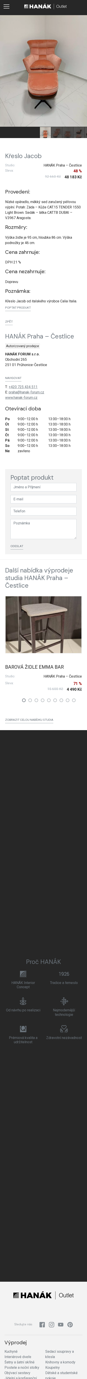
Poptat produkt (18, 307)
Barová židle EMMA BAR (34, 667)
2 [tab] (30, 700)
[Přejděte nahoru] (77, 1369)
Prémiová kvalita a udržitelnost (23, 1040)
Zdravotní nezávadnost (64, 1038)
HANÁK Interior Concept (23, 985)
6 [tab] (55, 700)
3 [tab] (36, 700)
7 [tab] (61, 700)
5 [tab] (49, 700)
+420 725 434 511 (23, 387)
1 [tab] (24, 700)
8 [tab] (67, 700)
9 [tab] (74, 700)
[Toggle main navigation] (6, 6)
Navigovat (13, 378)
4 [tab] (42, 700)
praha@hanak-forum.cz (26, 392)
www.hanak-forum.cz (21, 397)
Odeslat (16, 546)
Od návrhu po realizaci (23, 1010)
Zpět (9, 321)
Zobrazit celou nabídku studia (29, 719)
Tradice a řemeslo (64, 983)
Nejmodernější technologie (64, 1012)
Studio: (10, 165)
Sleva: (9, 171)
